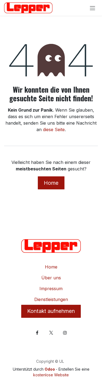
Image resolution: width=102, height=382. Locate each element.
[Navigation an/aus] (92, 8)
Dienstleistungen (51, 299)
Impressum (51, 288)
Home (51, 183)
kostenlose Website (51, 375)
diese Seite (54, 129)
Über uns (51, 277)
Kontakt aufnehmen (51, 311)
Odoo (50, 369)
